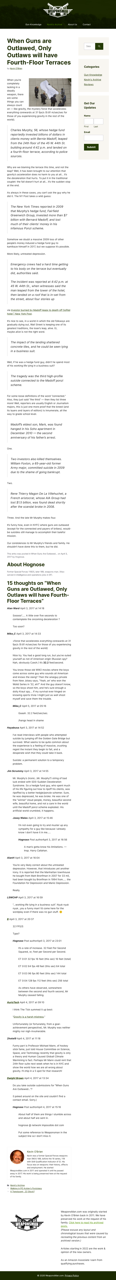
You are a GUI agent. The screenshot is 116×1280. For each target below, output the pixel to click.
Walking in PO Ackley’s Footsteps (26, 1188)
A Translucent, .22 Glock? (22, 1191)
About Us (72, 24)
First (86, 126)
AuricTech (13, 1002)
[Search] (99, 46)
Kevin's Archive (17, 1185)
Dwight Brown (15, 1078)
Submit (91, 147)
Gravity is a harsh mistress (29, 1016)
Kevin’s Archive (54, 24)
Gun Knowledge (33, 24)
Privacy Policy (72, 1275)
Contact (87, 24)
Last (96, 126)
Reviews (89, 84)
